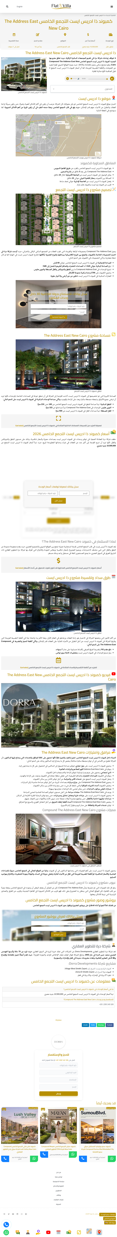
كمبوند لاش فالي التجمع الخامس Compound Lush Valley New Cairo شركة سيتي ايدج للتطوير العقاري (19, 1149)
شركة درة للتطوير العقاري (91, 946)
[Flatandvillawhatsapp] (6, 1232)
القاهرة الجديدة (111, 15)
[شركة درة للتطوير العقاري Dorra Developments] (58, 1048)
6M (11, 497)
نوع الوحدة (53, 508)
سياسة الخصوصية (58, 1181)
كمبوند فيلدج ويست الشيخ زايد (99, 968)
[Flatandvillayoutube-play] (13, 1214)
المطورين (59, 1190)
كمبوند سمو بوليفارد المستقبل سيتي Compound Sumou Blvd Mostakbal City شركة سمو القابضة (97, 1149)
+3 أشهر (105, 497)
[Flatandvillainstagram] (22, 1214)
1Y (5, 497)
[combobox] (40, 512)
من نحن (58, 1172)
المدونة (58, 1204)
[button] (112, 6)
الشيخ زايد (99, 972)
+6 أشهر (95, 497)
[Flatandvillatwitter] (9, 1214)
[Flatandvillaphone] (6, 1224)
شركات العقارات (58, 1199)
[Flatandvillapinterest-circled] (4, 1214)
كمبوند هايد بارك (83, 185)
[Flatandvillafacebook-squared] (26, 1214)
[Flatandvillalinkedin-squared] (17, 1214)
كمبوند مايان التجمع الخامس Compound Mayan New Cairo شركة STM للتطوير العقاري (58, 1148)
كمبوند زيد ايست (97, 185)
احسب (58, 520)
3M (17, 497)
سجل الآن (58, 500)
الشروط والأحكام (58, 1186)
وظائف (58, 1195)
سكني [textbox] (54, 513)
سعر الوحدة (89, 508)
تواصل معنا (58, 1176)
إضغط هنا (19, 425)
